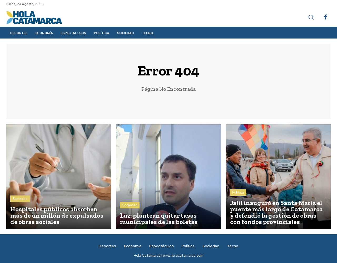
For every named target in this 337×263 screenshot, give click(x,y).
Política (238, 192)
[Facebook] (325, 17)
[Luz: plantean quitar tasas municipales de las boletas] (168, 176)
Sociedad (20, 199)
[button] (311, 17)
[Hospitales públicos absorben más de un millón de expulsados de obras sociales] (58, 176)
